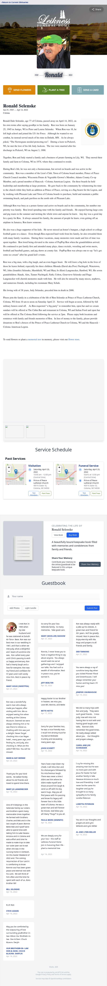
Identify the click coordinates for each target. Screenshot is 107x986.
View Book (58, 535)
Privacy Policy (46, 974)
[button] (15, 471)
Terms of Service (61, 974)
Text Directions (34, 494)
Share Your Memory (90, 564)
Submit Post (92, 608)
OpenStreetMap (56, 979)
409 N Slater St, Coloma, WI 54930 (41, 486)
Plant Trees (46, 493)
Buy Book (73, 535)
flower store (73, 339)
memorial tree (34, 339)
